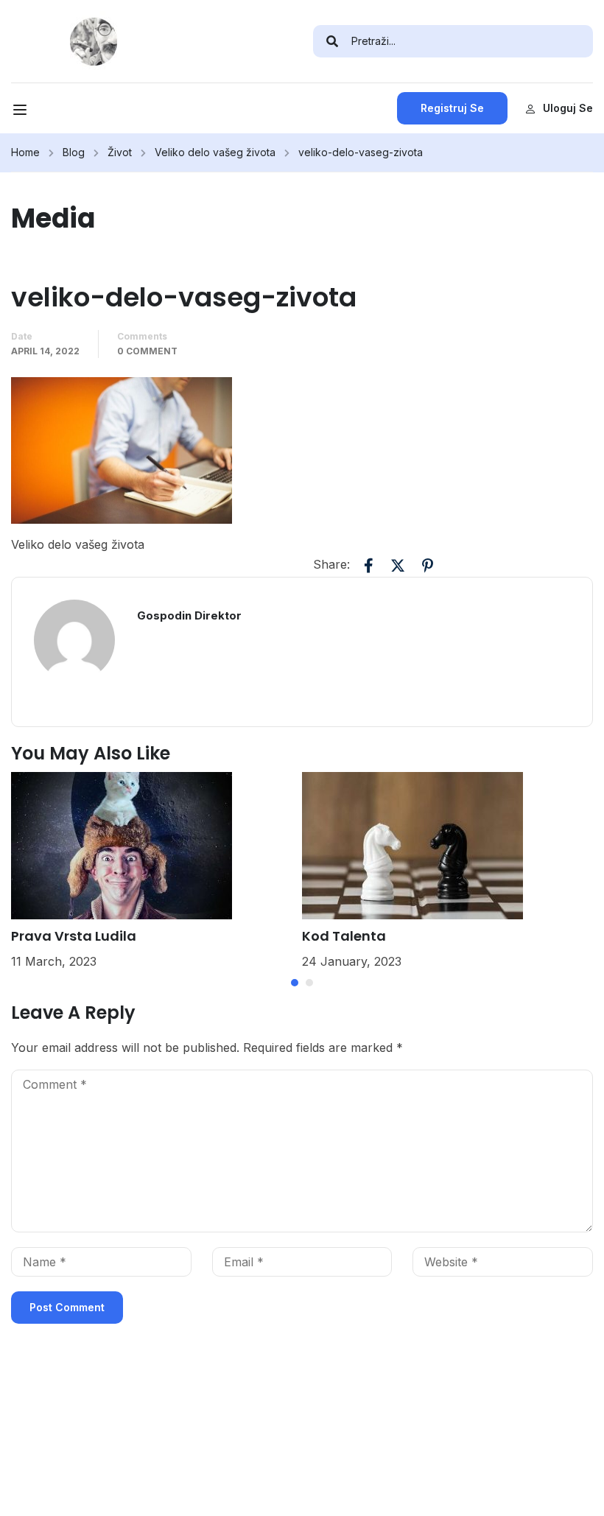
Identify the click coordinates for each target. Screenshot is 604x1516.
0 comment (147, 351)
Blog (74, 152)
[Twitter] (398, 566)
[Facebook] (368, 566)
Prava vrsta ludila (73, 936)
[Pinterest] (427, 566)
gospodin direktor (189, 615)
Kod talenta (344, 936)
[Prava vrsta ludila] (121, 844)
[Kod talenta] (412, 844)
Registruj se (452, 108)
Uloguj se (568, 108)
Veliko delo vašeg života (215, 152)
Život (120, 152)
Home (25, 152)
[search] (332, 41)
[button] (294, 982)
